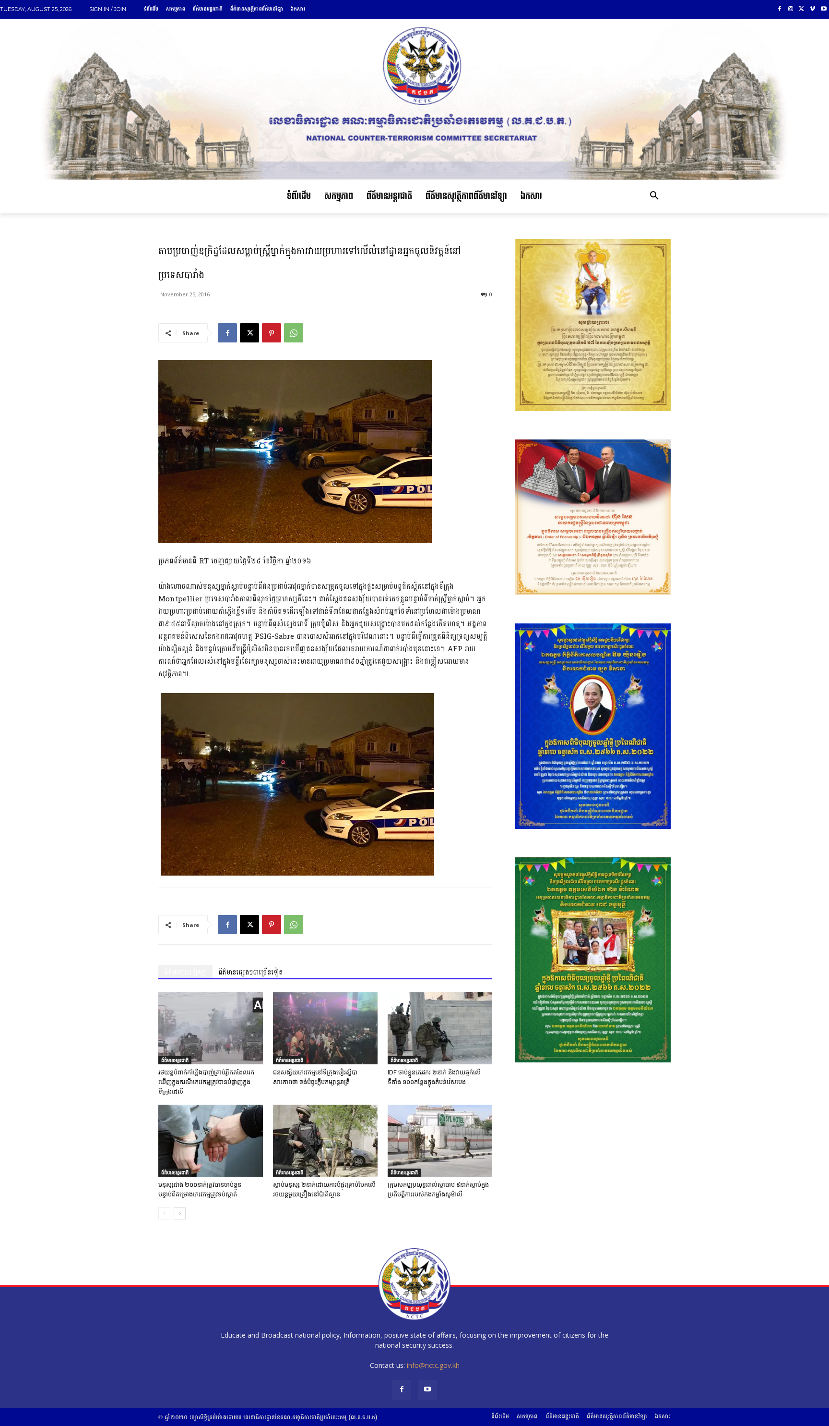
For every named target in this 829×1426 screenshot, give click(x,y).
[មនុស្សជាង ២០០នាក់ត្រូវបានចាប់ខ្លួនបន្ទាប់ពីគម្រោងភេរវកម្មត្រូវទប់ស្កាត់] (210, 1141)
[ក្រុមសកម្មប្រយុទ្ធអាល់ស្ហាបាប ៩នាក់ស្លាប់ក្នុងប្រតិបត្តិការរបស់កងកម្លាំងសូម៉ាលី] (440, 1141)
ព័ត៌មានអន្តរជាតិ (175, 1060)
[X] (801, 9)
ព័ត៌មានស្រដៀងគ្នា (185, 972)
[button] (654, 196)
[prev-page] (164, 1213)
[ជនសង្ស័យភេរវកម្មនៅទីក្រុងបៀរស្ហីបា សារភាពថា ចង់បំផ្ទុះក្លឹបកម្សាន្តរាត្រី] (325, 1028)
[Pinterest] (271, 332)
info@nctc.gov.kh (433, 1365)
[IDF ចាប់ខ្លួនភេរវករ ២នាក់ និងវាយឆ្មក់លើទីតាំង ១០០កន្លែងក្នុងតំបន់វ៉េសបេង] (440, 1028)
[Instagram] (790, 9)
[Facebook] (779, 9)
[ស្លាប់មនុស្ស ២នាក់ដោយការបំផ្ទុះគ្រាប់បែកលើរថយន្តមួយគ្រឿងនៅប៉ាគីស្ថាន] (325, 1141)
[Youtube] (823, 9)
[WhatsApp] (293, 332)
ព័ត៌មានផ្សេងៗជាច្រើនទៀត (250, 972)
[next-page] (180, 1213)
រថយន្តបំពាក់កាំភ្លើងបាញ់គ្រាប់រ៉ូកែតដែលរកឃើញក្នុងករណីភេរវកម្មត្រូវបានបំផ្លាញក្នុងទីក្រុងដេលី (206, 1082)
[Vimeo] (812, 9)
